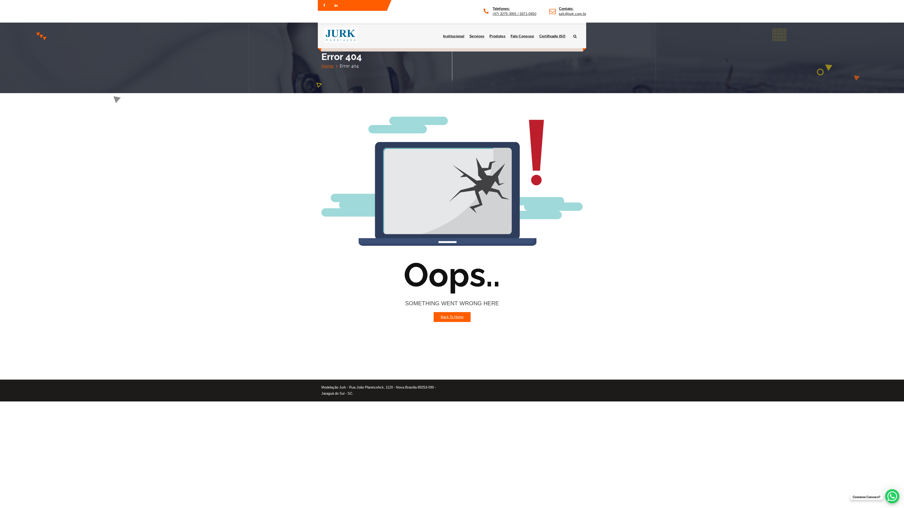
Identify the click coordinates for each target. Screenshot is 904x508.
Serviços (476, 36)
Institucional (453, 36)
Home (327, 66)
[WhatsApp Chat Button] (892, 496)
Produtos (497, 36)
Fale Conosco (522, 36)
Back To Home (452, 317)
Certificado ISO (552, 36)
